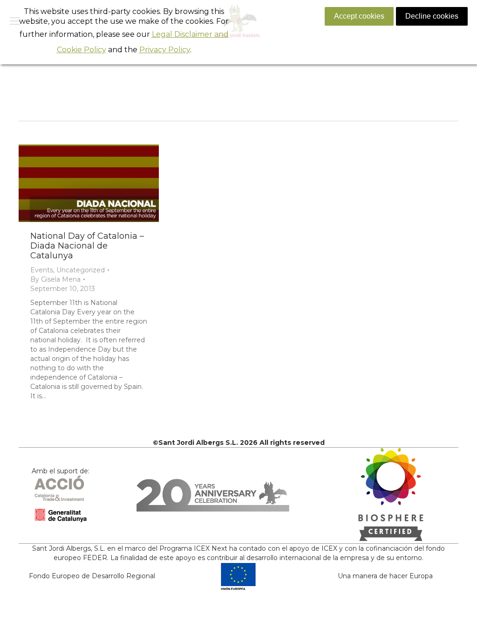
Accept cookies (359, 16)
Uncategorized (80, 270)
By (55, 279)
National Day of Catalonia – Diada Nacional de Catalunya (87, 246)
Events (41, 270)
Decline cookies (431, 16)
